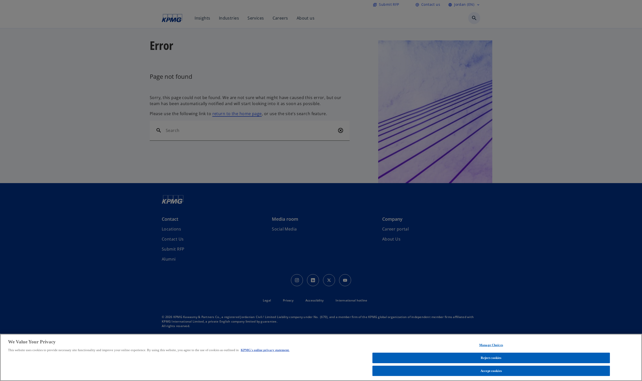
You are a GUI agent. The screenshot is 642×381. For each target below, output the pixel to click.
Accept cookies (491, 370)
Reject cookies (491, 358)
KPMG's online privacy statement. (265, 350)
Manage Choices (491, 345)
